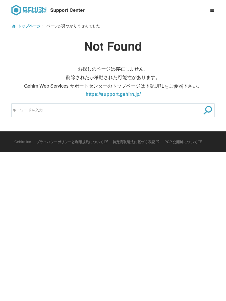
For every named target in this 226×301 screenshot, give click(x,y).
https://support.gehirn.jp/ (113, 94)
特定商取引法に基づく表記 (134, 141)
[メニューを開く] (212, 10)
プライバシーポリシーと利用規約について (69, 141)
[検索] (207, 110)
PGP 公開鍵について (180, 141)
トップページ (29, 26)
